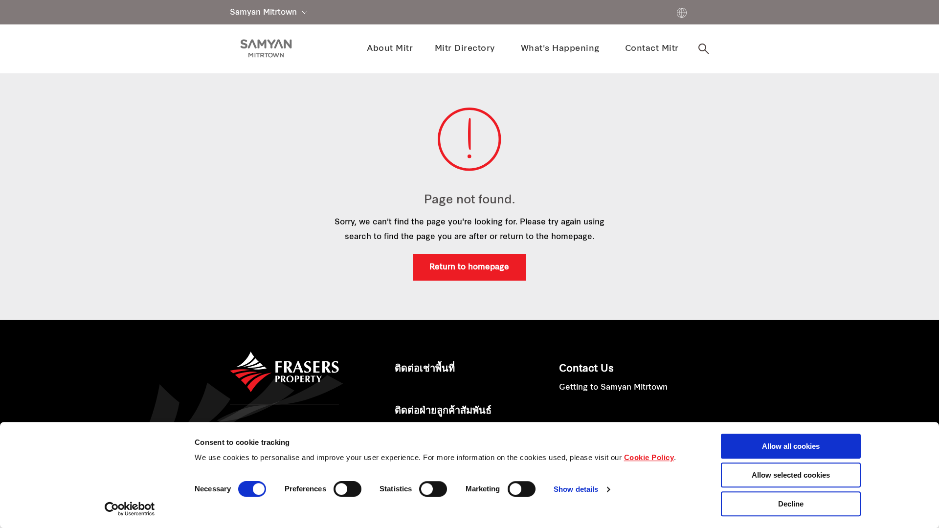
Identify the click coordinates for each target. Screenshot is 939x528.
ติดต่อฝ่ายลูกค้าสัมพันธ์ (443, 411)
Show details (576, 489)
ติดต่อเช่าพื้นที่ (425, 369)
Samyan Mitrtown (263, 13)
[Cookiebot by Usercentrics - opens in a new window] (130, 509)
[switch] (347, 489)
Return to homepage (469, 267)
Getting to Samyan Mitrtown (613, 388)
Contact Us (586, 369)
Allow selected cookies (791, 475)
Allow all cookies (791, 446)
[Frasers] (266, 48)
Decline (791, 504)
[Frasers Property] (284, 372)
